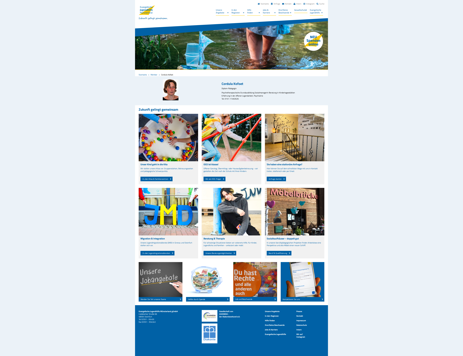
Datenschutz (301, 325)
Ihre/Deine (284, 11)
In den (236, 11)
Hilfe (250, 11)
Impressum (301, 320)
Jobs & (266, 11)
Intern (298, 3)
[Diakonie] (209, 333)
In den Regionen (272, 316)
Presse (299, 311)
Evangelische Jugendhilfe (275, 334)
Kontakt (288, 3)
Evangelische (315, 11)
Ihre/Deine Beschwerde (275, 325)
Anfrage (277, 3)
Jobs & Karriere (271, 329)
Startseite (265, 3)
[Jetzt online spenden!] (313, 41)
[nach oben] (456, 349)
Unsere (220, 11)
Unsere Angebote (272, 311)
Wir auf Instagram (300, 335)
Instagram (310, 3)
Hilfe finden (270, 320)
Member (154, 74)
